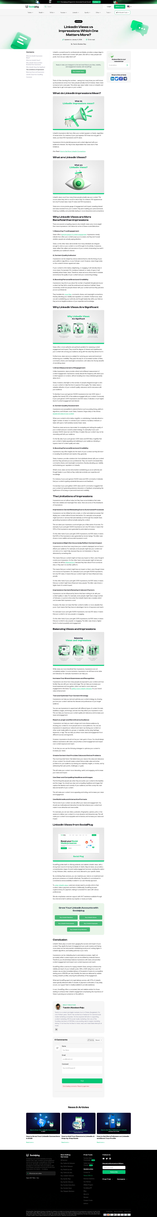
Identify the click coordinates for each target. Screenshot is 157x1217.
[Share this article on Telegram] (125, 78)
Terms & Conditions (118, 1211)
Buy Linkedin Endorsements (66, 923)
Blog (85, 1191)
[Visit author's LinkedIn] (56, 1029)
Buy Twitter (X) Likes (66, 1172)
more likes (68, 294)
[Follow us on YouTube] (104, 1159)
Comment (65, 1064)
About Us (86, 1194)
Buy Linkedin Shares (90, 917)
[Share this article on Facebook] (121, 78)
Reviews (86, 1197)
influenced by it (69, 562)
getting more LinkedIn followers (82, 688)
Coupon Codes (88, 1200)
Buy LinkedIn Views (78, 71)
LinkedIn (79, 21)
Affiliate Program (88, 1185)
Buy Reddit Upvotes (66, 1169)
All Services (64, 1160)
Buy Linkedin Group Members (78, 929)
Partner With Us (88, 1175)
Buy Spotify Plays (66, 1179)
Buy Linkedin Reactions (66, 917)
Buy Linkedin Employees (91, 923)
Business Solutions (89, 1178)
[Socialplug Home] (33, 1155)
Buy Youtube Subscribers (68, 1185)
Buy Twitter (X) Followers (68, 1163)
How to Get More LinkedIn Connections (72, 151)
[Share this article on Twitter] (116, 78)
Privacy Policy (109, 1211)
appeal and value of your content (63, 414)
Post (82, 1081)
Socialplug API (88, 1188)
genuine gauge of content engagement (74, 234)
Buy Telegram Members (67, 1191)
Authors (86, 1203)
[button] (129, 6)
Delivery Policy (127, 1211)
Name (64, 1046)
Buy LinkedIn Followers (67, 1175)
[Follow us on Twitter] (107, 1159)
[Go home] (32, 6)
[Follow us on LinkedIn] (110, 1159)
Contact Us (87, 1172)
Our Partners (87, 1182)
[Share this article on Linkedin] (112, 78)
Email (63, 1055)
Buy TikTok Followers (67, 1166)
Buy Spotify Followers (67, 1182)
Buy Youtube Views (66, 1188)
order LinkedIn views (61, 885)
